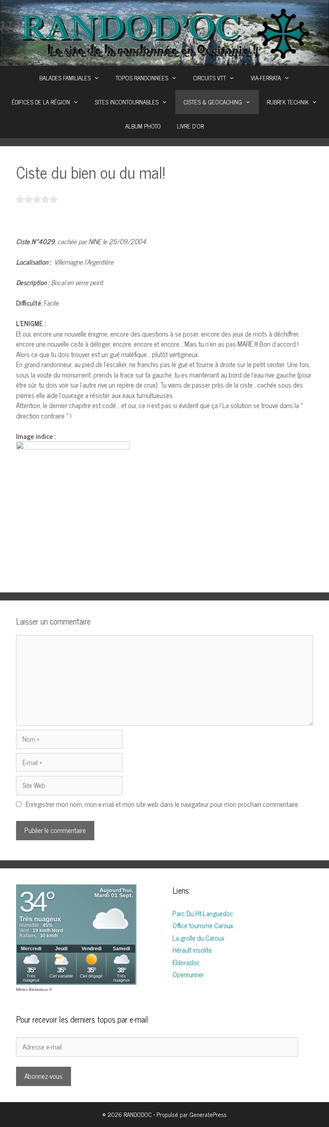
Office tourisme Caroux (203, 925)
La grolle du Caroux (198, 937)
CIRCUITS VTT (209, 78)
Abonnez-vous (43, 1076)
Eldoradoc (186, 962)
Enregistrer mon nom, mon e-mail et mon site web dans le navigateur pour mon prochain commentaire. (162, 804)
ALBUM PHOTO (143, 126)
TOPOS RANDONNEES (142, 78)
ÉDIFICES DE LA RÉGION (41, 102)
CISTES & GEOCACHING (212, 102)
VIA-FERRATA (266, 78)
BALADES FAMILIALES (65, 78)
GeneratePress (208, 1114)
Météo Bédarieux (32, 989)
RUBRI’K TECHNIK (288, 102)
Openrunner (188, 974)
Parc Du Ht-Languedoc (203, 913)
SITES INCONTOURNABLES (126, 102)
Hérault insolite (192, 950)
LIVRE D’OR (190, 126)
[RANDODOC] (164, 32)
